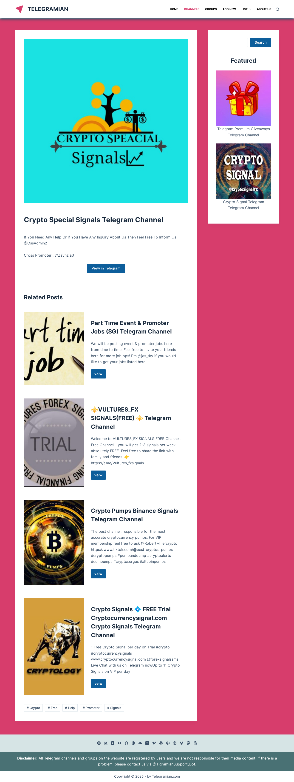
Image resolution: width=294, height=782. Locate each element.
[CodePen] (168, 743)
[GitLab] (181, 743)
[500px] (195, 743)
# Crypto (33, 708)
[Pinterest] (133, 743)
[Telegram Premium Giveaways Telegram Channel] (243, 98)
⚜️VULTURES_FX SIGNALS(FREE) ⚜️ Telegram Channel (131, 418)
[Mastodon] (188, 743)
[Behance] (99, 743)
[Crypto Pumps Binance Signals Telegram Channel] (54, 542)
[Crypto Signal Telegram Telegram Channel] (243, 171)
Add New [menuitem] (229, 9)
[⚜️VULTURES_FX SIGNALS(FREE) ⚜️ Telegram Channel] (54, 442)
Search (261, 42)
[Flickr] (119, 743)
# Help (70, 708)
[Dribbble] (174, 743)
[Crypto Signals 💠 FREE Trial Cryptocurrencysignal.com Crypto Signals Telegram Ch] (54, 646)
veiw (100, 375)
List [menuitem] (245, 9)
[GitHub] (126, 743)
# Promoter (91, 708)
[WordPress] (161, 743)
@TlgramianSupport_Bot (174, 764)
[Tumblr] (147, 743)
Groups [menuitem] (211, 9)
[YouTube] (112, 743)
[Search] (277, 9)
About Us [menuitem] (264, 9)
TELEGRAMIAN (48, 9)
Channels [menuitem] (191, 9)
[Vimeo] (154, 743)
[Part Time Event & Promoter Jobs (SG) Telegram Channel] (54, 349)
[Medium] (105, 743)
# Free (52, 708)
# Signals (114, 708)
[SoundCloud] (140, 743)
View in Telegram (106, 268)
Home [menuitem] (174, 9)
